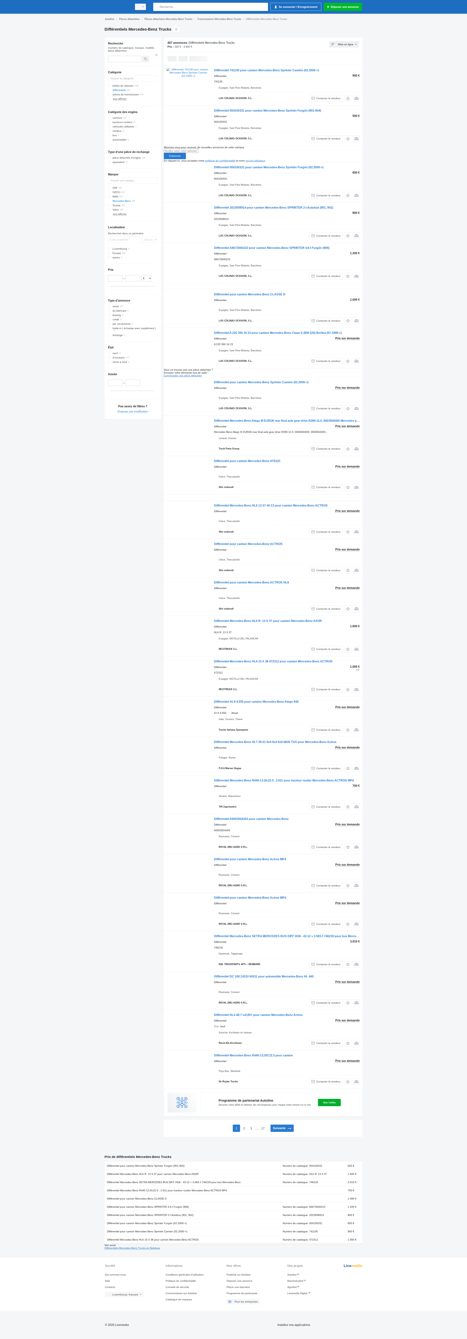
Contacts (110, 1287)
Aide (107, 1280)
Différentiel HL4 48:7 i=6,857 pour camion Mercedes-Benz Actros (258, 1014)
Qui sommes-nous (115, 1274)
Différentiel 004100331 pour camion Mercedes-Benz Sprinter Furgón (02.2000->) (268, 167)
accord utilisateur (255, 160)
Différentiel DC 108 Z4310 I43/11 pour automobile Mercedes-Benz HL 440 (264, 976)
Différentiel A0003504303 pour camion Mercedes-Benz (251, 818)
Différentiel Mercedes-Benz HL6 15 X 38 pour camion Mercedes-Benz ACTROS (153, 1239)
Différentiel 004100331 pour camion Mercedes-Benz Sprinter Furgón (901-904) (267, 110)
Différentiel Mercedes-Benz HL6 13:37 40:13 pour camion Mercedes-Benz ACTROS (271, 505)
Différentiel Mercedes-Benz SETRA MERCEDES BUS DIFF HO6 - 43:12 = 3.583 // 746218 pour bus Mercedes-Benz (291, 936)
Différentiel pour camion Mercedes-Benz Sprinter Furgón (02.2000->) (147, 1223)
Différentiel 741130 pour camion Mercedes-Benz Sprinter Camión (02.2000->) (266, 70)
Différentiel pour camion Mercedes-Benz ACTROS (248, 544)
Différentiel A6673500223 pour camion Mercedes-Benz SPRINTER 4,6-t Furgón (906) (271, 247)
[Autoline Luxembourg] (117, 7)
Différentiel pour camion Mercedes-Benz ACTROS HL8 (251, 582)
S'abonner (175, 155)
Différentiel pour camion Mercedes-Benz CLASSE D (249, 294)
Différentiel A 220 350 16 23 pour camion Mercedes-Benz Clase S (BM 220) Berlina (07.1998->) (278, 332)
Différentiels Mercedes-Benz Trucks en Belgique (132, 1248)
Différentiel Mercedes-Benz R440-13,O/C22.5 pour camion (253, 1055)
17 (263, 1128)
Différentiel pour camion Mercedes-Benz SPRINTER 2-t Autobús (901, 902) (150, 1215)
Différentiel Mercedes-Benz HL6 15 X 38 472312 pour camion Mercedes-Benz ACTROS (273, 661)
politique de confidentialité (220, 160)
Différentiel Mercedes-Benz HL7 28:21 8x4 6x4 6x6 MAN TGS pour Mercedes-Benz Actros (275, 742)
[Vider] (156, 55)
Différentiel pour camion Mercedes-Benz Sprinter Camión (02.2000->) (261, 382)
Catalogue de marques (179, 1299)
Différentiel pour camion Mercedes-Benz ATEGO (247, 461)
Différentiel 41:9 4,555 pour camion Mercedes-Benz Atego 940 (256, 701)
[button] (347, 98)
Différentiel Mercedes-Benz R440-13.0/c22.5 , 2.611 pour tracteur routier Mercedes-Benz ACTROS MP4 (284, 780)
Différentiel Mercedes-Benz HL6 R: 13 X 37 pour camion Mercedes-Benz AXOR (268, 620)
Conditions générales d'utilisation (185, 1274)
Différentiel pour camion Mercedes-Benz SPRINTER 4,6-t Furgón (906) (148, 1206)
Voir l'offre (329, 1102)
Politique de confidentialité (181, 1280)
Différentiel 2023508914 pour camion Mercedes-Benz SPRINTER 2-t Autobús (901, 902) (273, 207)
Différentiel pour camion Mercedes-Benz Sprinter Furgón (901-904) (146, 1165)
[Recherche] (157, 7)
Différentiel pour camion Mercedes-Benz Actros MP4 (250, 859)
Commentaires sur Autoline (181, 1293)
